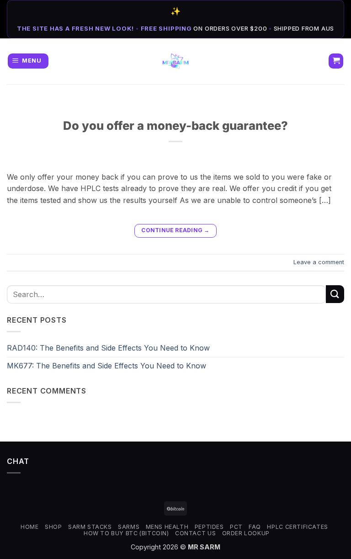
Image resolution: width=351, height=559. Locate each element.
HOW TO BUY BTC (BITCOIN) (126, 533)
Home (29, 526)
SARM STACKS (90, 526)
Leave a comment (318, 262)
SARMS (128, 526)
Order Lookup (246, 533)
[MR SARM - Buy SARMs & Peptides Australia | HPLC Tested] (176, 61)
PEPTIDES (209, 526)
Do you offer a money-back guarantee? (175, 125)
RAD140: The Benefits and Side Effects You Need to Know (108, 347)
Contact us (195, 533)
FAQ (255, 526)
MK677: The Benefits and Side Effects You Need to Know (106, 365)
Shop (53, 526)
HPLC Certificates (297, 526)
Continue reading (175, 230)
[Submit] (335, 294)
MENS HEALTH (167, 526)
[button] (28, 61)
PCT (236, 526)
